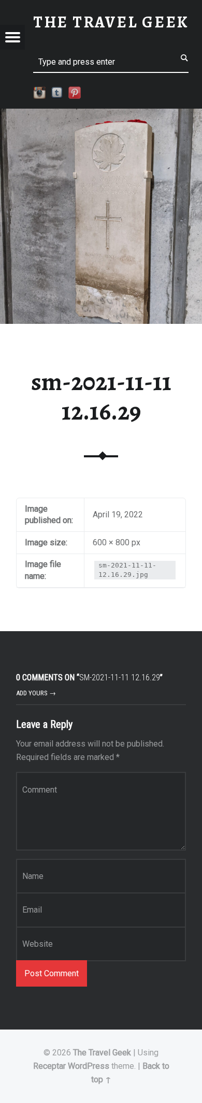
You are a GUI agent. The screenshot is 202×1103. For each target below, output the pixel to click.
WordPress (88, 1066)
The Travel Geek (102, 1052)
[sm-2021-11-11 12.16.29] (101, 115)
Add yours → (36, 693)
